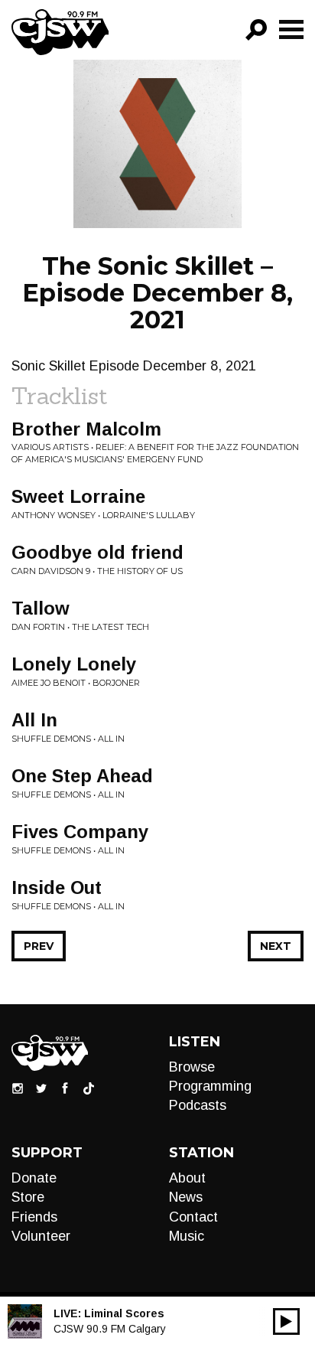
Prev (39, 946)
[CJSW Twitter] (41, 1087)
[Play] (286, 1321)
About (187, 1178)
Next (275, 946)
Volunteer (40, 1236)
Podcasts (197, 1105)
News (186, 1197)
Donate (34, 1178)
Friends (34, 1217)
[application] (286, 1321)
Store (27, 1197)
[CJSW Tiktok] (89, 1087)
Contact (193, 1217)
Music (186, 1236)
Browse (192, 1067)
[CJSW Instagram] (17, 1087)
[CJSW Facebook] (65, 1087)
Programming (210, 1086)
